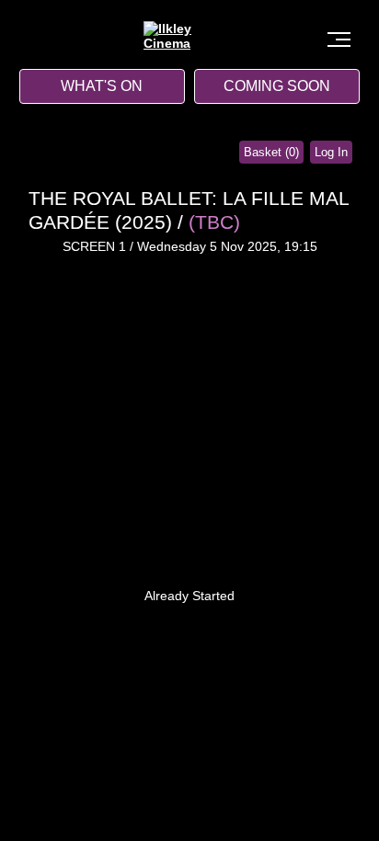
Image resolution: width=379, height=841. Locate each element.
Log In (331, 152)
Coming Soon (277, 86)
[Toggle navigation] (339, 39)
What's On (102, 86)
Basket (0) (271, 152)
